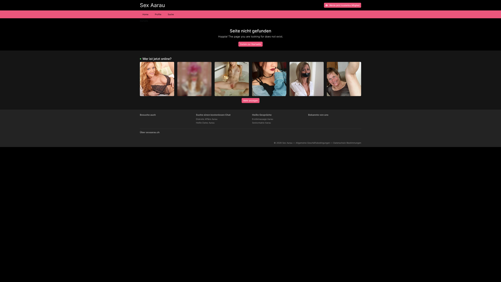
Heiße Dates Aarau (205, 122)
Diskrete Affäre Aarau (206, 119)
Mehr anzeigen (250, 100)
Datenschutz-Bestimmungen (347, 143)
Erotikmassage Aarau (262, 119)
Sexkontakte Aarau (261, 122)
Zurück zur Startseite (250, 44)
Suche (171, 14)
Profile (158, 14)
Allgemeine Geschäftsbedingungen (313, 143)
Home (145, 14)
